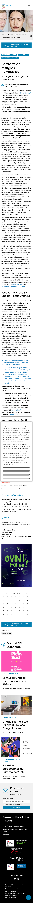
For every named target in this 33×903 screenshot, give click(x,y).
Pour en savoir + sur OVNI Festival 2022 (17, 45)
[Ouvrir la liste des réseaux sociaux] (30, 36)
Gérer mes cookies (11, 891)
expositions (24, 55)
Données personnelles (12, 889)
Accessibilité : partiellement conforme (14, 886)
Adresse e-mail (8, 799)
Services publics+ (10, 897)
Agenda (10, 35)
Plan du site (21, 893)
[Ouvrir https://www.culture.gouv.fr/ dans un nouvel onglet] (10, 843)
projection (6, 633)
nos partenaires (15, 427)
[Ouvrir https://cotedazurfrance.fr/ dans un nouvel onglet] (21, 866)
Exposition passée (9, 55)
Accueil (3, 35)
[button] (29, 6)
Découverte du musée (11, 674)
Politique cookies (10, 895)
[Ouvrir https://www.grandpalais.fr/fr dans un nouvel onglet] (16, 859)
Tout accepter (16, 469)
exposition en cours (10, 58)
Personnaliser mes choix (16, 477)
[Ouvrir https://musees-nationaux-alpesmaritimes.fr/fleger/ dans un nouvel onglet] (21, 843)
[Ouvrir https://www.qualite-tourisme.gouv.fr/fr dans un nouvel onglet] (10, 867)
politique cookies (8, 464)
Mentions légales (10, 893)
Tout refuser (16, 473)
